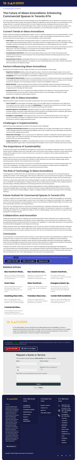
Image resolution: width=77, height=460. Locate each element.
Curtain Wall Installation (61, 296)
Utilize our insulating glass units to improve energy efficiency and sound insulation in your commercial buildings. (14, 301)
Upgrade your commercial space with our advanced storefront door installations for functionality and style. (37, 277)
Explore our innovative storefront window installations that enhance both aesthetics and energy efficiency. (14, 277)
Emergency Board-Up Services (60, 283)
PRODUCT (25, 417)
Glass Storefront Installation (34, 283)
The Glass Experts (10, 8)
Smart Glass (9, 283)
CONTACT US (44, 408)
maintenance (37, 105)
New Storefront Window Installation (14, 272)
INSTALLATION (26, 414)
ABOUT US (43, 410)
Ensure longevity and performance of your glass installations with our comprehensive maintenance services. (14, 312)
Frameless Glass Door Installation (36, 296)
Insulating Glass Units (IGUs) (13, 296)
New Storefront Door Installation (36, 272)
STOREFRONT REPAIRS (28, 409)
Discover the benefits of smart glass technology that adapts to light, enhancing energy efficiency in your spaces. (13, 289)
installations (10, 75)
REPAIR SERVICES (27, 412)
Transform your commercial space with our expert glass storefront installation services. (37, 288)
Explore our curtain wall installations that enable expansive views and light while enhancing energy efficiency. (60, 301)
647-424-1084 (66, 416)
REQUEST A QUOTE (45, 405)
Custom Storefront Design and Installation (60, 272)
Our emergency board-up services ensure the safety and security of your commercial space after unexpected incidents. (60, 289)
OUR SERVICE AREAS (46, 413)
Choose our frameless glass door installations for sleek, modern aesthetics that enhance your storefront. (38, 301)
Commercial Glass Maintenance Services (13, 307)
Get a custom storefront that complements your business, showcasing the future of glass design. (61, 277)
